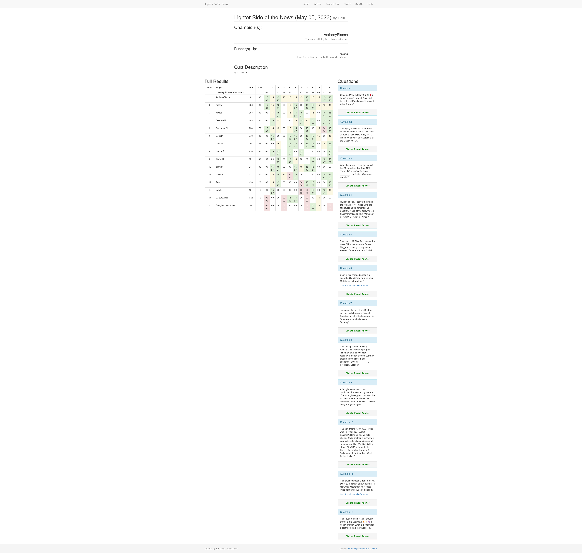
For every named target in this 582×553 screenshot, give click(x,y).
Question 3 (346, 158)
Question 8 (346, 339)
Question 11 (346, 473)
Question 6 (346, 268)
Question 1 (346, 88)
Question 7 (346, 303)
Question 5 (346, 234)
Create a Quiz (332, 3)
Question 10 (346, 422)
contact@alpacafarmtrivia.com (362, 548)
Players (347, 3)
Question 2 (346, 121)
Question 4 (346, 195)
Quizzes (317, 3)
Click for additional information (354, 285)
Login (370, 3)
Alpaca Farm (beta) (216, 4)
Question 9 (346, 382)
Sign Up (359, 3)
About (306, 3)
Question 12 (346, 512)
